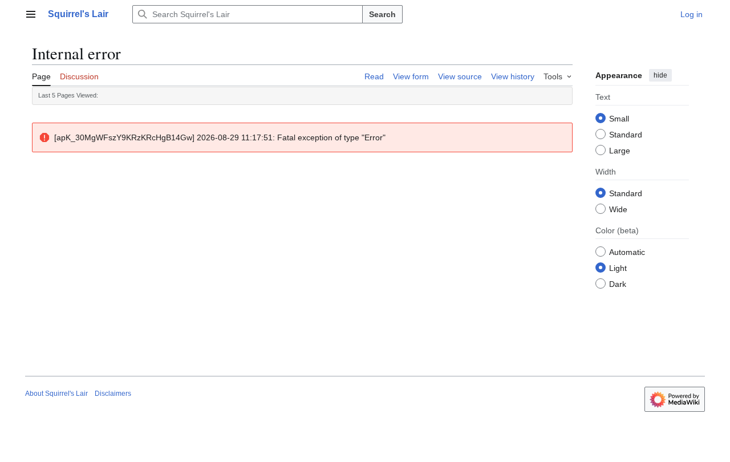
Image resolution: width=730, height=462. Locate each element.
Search (382, 14)
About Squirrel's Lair (56, 394)
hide (660, 75)
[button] (31, 14)
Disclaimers (113, 394)
